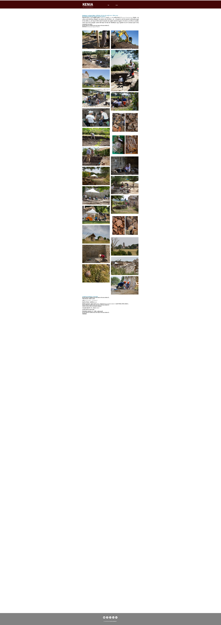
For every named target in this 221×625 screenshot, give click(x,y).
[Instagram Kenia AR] (110, 617)
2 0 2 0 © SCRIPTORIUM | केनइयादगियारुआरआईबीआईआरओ (110, 621)
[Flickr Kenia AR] (116, 617)
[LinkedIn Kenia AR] (113, 617)
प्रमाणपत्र (84, 313)
